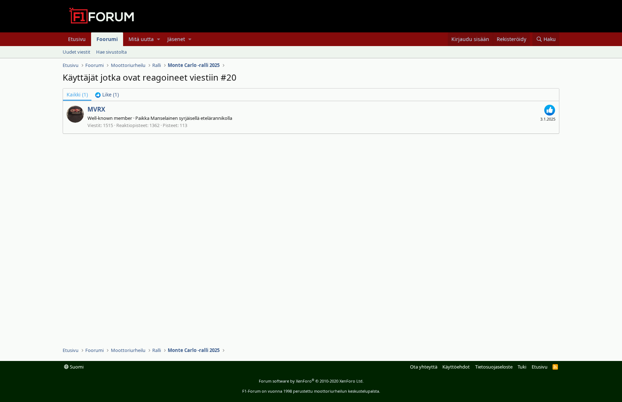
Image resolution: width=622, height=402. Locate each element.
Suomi (76, 366)
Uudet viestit (76, 52)
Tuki (522, 366)
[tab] (106, 95)
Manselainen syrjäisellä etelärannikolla (191, 118)
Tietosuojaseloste (494, 366)
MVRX (96, 109)
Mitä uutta (141, 39)
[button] (158, 39)
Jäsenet (176, 39)
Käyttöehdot (456, 366)
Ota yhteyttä (423, 366)
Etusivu (77, 39)
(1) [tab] (77, 94)
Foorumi (107, 39)
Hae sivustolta (111, 52)
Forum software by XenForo (311, 381)
